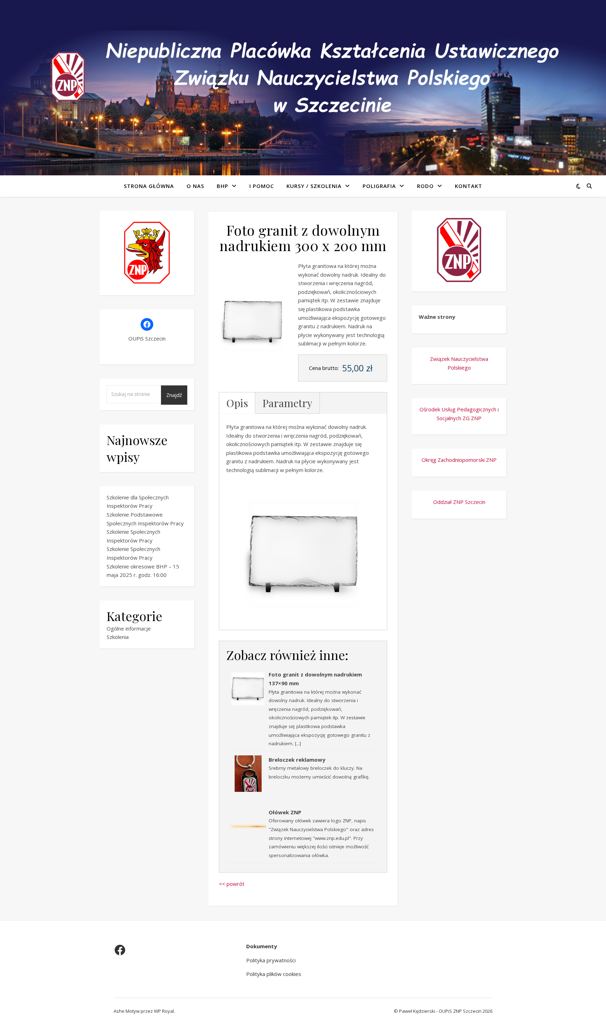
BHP (222, 185)
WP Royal (164, 1011)
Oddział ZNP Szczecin (459, 501)
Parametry (287, 403)
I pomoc (261, 185)
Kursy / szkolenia (314, 185)
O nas (195, 185)
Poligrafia (379, 185)
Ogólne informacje (129, 628)
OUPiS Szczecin (147, 338)
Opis (237, 403)
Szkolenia (118, 636)
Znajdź (174, 394)
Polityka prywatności (271, 960)
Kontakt (468, 185)
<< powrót (231, 883)
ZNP (476, 418)
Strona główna (149, 185)
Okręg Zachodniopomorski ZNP (459, 459)
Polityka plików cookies (273, 973)
